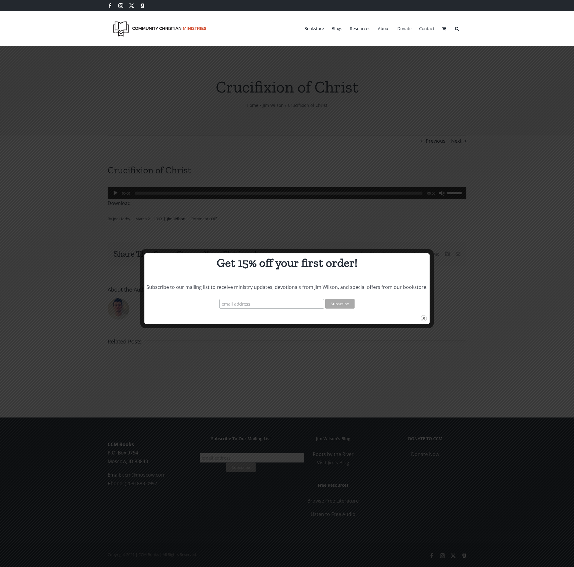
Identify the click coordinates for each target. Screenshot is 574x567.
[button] (457, 27)
